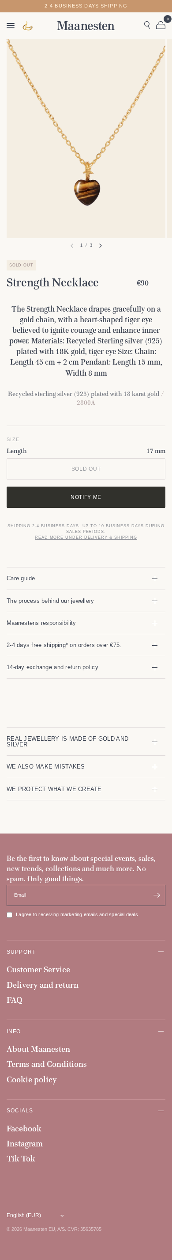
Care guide (21, 578)
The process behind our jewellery (50, 601)
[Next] (100, 245)
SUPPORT (21, 952)
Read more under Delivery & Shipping (86, 537)
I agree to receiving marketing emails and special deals (77, 914)
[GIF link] (28, 25)
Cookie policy (32, 1079)
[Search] (147, 25)
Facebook (24, 1128)
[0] (159, 25)
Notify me (86, 497)
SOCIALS (20, 1110)
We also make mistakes (46, 766)
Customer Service (38, 969)
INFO (14, 1031)
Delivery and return (43, 985)
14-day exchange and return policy (52, 667)
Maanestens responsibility (41, 623)
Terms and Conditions (47, 1064)
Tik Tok (21, 1158)
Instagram (25, 1143)
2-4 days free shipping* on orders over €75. (64, 645)
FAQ (14, 1000)
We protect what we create (54, 789)
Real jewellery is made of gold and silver (67, 741)
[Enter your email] (156, 895)
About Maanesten (38, 1049)
